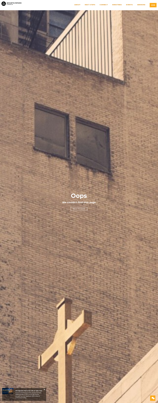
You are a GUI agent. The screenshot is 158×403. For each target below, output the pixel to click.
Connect (104, 5)
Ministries (117, 5)
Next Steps (90, 5)
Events (129, 5)
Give (153, 5)
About (77, 5)
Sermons (141, 5)
